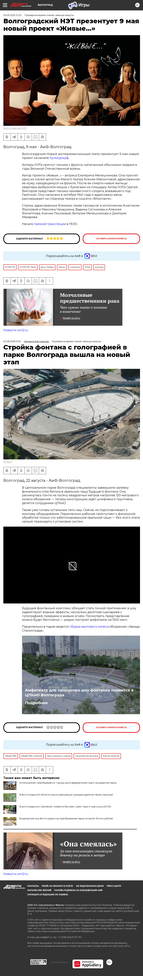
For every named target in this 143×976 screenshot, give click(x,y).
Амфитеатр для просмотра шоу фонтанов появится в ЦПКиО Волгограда (79, 692)
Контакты (33, 886)
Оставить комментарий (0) (111, 238)
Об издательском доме (90, 886)
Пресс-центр (114, 886)
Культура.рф (59, 158)
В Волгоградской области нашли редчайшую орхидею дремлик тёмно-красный (66, 794)
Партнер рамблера (59, 962)
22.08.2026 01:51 (12, 341)
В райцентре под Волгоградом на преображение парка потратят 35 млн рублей (66, 818)
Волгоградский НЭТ (15, 128)
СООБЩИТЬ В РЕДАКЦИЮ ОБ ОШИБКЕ (47, 894)
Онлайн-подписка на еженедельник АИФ (78, 890)
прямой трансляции (50, 224)
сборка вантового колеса (89, 626)
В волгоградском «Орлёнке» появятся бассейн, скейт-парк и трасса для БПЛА (65, 806)
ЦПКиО (7, 461)
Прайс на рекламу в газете (57, 886)
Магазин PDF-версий (39, 890)
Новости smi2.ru (15, 330)
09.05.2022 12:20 (12, 15)
